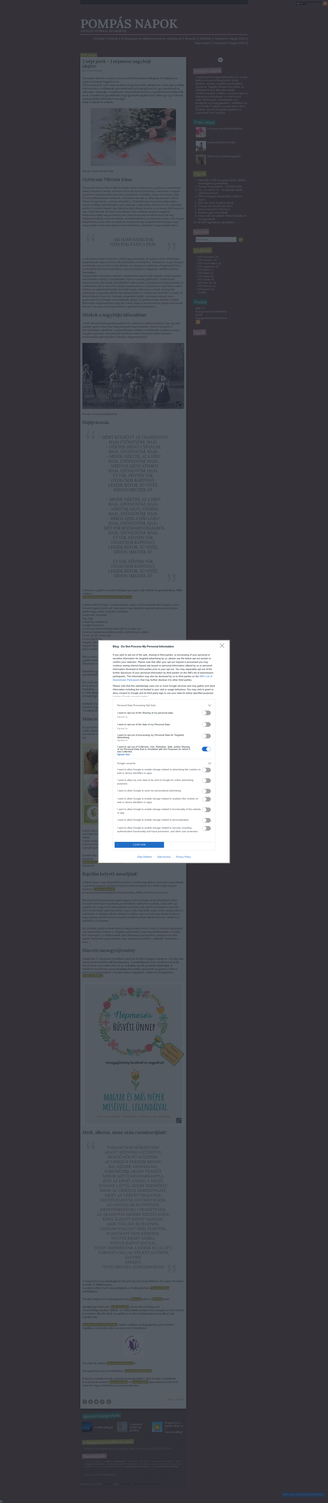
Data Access (164, 856)
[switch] (206, 713)
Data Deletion (144, 856)
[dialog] (164, 751)
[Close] (223, 647)
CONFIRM (139, 844)
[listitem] (164, 705)
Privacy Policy (183, 856)
